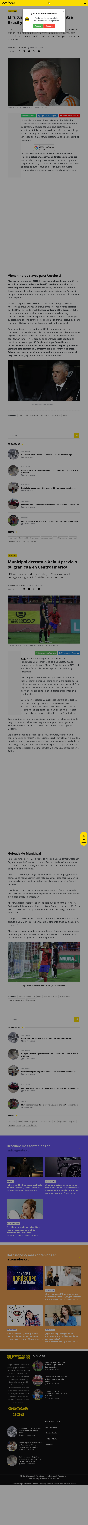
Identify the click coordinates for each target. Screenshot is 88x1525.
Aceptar (38, 26)
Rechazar (49, 26)
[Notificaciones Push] (49, 3)
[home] (8, 3)
